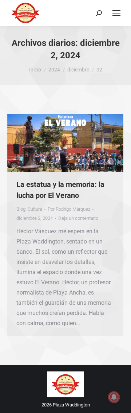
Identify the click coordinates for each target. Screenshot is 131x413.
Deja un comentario (78, 218)
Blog (20, 209)
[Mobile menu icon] (116, 13)
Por (69, 209)
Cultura (35, 209)
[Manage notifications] (114, 397)
